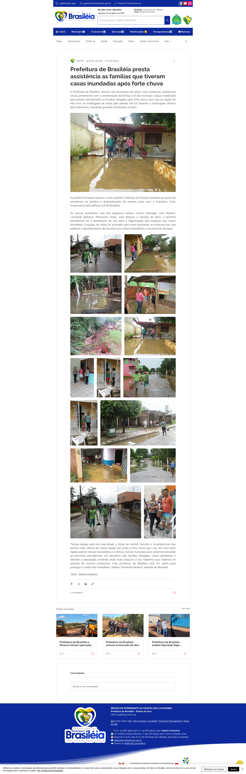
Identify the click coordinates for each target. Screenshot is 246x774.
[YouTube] (185, 3)
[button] (78, 31)
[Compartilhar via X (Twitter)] (78, 583)
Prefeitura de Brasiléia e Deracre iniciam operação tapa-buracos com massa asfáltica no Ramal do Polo (76, 644)
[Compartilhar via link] (92, 583)
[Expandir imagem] (96, 253)
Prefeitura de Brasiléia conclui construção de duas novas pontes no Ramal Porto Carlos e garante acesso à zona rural (123, 644)
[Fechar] (242, 769)
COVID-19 (90, 41)
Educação (118, 41)
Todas (59, 41)
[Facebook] (180, 3)
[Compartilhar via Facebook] (71, 583)
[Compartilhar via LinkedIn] (85, 583)
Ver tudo (186, 608)
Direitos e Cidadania (88, 574)
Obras (131, 41)
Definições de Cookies (214, 769)
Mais (167, 41)
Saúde (104, 41)
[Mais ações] (174, 61)
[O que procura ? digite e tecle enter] (167, 20)
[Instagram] (190, 3)
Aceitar (233, 769)
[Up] (239, 763)
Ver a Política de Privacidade (50, 770)
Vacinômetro (73, 41)
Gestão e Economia (149, 41)
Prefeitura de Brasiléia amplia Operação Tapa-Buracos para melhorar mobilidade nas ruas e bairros (166, 644)
